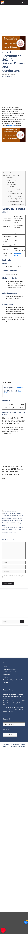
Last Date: (9, 191)
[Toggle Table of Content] (22, 173)
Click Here (19, 387)
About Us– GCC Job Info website (12, 680)
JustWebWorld (21, 746)
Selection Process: (11, 184)
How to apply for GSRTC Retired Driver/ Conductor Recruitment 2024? (16, 198)
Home (5, 667)
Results (5, 677)
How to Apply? (10, 186)
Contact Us (6, 682)
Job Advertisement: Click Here (14, 190)
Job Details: (10, 177)
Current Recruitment (10, 511)
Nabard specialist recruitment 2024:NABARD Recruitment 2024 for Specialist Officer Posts (13, 530)
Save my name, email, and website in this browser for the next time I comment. (14, 577)
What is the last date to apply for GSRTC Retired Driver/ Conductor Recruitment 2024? (17, 203)
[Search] (22, 621)
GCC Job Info (16, 744)
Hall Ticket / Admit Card (10, 672)
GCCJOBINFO (11, 125)
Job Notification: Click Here (13, 188)
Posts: (8, 179)
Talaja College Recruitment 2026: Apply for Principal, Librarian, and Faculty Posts (13, 696)
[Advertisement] (14, 19)
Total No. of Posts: (12, 181)
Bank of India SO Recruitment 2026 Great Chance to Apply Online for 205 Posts (14, 703)
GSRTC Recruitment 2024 (11, 175)
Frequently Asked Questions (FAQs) (15, 194)
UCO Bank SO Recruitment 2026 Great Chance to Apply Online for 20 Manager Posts (13, 709)
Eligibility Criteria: (11, 182)
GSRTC (6, 513)
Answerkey (6, 674)
